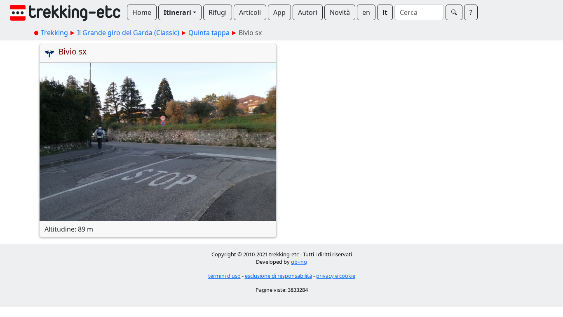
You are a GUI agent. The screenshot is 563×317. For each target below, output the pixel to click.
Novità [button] (340, 12)
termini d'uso (224, 275)
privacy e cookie (335, 275)
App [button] (279, 12)
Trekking (54, 32)
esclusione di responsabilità (278, 275)
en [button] (366, 12)
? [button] (470, 12)
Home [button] (141, 12)
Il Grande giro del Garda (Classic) (128, 32)
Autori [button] (307, 12)
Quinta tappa (209, 32)
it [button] (384, 12)
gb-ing (299, 261)
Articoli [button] (250, 12)
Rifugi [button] (218, 12)
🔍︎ (454, 12)
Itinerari (177, 12)
